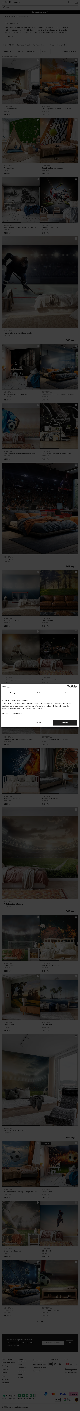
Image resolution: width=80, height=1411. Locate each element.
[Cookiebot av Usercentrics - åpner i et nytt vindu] (68, 686)
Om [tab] (66, 693)
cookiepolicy (17, 713)
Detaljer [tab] (40, 693)
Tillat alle (65, 723)
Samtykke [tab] (14, 693)
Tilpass (38, 723)
